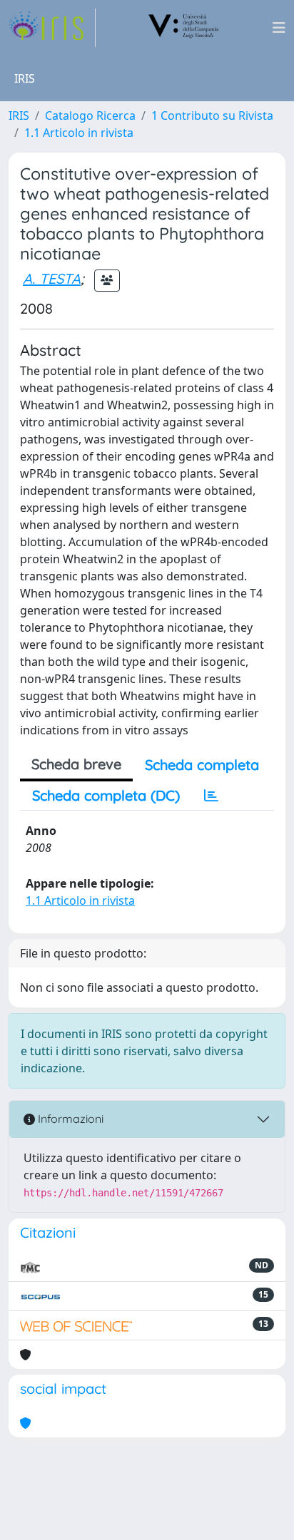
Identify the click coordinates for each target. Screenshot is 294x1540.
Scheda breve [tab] (76, 764)
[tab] (211, 796)
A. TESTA (52, 278)
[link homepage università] (184, 28)
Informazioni (69, 1119)
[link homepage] (52, 28)
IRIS (19, 115)
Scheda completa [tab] (202, 765)
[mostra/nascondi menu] (279, 28)
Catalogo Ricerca (90, 115)
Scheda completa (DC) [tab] (106, 795)
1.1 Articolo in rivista (78, 132)
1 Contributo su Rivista (212, 115)
